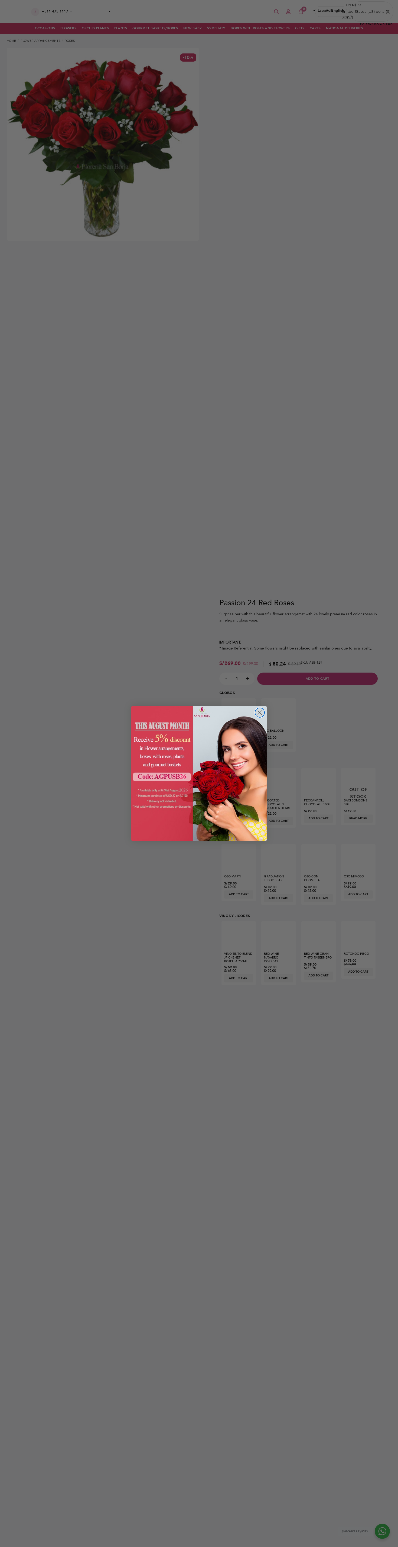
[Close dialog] (260, 712)
